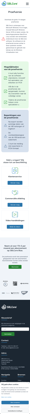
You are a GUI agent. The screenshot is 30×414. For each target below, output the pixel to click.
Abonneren (15, 267)
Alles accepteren (15, 402)
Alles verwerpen (15, 406)
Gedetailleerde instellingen (15, 411)
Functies (3, 380)
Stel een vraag (15, 183)
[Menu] (27, 4)
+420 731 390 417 (12, 346)
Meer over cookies (6, 397)
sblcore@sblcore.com (12, 348)
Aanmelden (8, 334)
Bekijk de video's (15, 227)
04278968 (21, 367)
